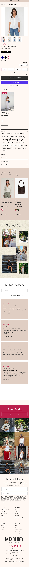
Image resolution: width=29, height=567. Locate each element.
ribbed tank (21, 444)
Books (3, 529)
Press (2, 527)
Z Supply (3, 201)
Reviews (16, 515)
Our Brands (17, 513)
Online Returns (18, 529)
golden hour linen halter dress (7, 444)
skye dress (22, 458)
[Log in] (5, 4)
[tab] (11, 295)
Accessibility (15, 552)
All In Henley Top (6, 202)
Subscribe (25, 493)
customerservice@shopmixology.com (14, 561)
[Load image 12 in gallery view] (19, 39)
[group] (14, 309)
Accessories (4, 513)
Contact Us (17, 527)
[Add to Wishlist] (26, 8)
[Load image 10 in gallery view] (9, 39)
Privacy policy (9, 550)
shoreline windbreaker (7, 472)
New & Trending (5, 509)
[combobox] (3, 493)
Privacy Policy (22, 501)
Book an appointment (19, 533)
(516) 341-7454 (14, 563)
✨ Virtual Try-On (6, 51)
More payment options (14, 85)
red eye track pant (7, 458)
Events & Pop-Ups (19, 517)
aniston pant (21, 472)
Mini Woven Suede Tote (18, 203)
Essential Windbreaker (7, 430)
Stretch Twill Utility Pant (5, 114)
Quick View (4, 124)
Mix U (2, 531)
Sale (2, 515)
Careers (3, 525)
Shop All (3, 511)
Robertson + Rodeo (6, 48)
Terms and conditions (18, 550)
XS (4, 69)
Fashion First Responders (7, 533)
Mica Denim (4, 112)
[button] (2, 4)
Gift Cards (3, 519)
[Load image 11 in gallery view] (14, 39)
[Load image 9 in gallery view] (3, 39)
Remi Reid (17, 201)
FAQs (15, 525)
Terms (2, 502)
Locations (16, 511)
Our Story (16, 509)
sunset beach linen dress (22, 430)
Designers (3, 517)
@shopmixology (14, 414)
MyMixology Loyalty (19, 531)
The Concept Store (19, 519)
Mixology (17, 548)
